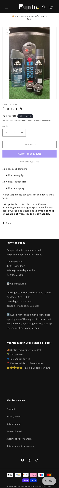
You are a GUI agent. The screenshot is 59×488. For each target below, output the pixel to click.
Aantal (5, 126)
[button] (6, 7)
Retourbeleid (13, 423)
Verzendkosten (19, 121)
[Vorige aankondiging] (6, 17)
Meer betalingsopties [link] (29, 161)
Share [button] (9, 223)
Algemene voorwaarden (19, 438)
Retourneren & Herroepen (20, 446)
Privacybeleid (14, 416)
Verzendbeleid (14, 431)
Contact (11, 409)
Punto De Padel (20, 486)
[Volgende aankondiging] (53, 17)
